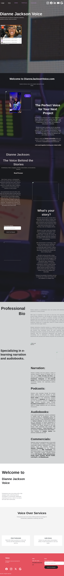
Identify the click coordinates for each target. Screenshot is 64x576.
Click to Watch (27, 96)
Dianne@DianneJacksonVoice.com (51, 141)
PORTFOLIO (24, 3)
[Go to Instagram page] (48, 3)
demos (54, 140)
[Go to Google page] (61, 3)
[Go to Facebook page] (52, 3)
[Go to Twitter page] (15, 569)
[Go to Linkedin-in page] (55, 3)
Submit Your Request (10, 232)
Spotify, (50, 431)
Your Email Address (8, 225)
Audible (45, 431)
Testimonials (33, 3)
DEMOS (16, 3)
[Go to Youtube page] (58, 3)
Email (53, 158)
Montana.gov (44, 457)
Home (9, 3)
